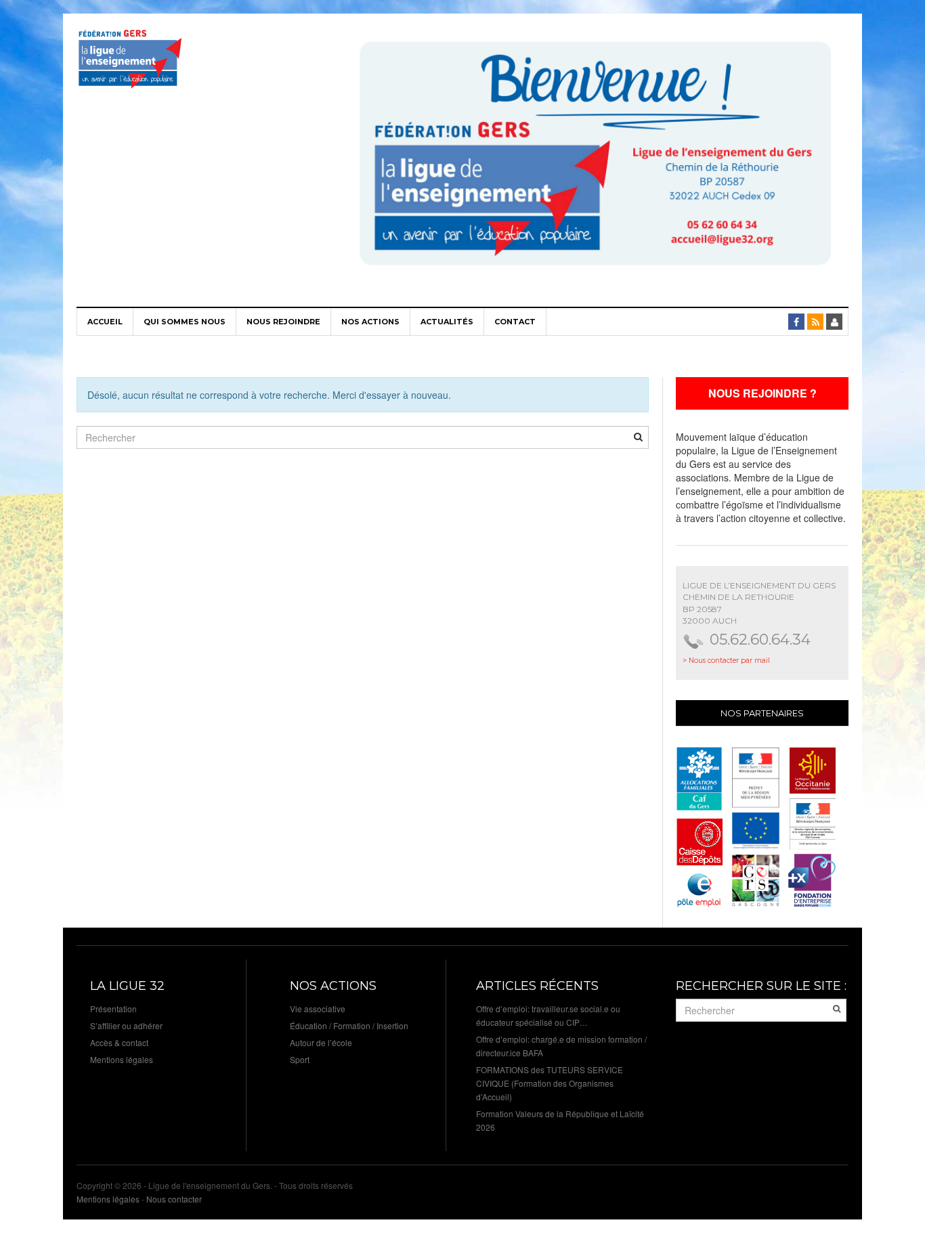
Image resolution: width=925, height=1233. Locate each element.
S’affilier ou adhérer (126, 1025)
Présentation (113, 1008)
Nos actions (370, 321)
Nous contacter (174, 1199)
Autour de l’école (321, 1042)
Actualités (447, 321)
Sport (299, 1059)
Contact (515, 321)
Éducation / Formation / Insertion (349, 1025)
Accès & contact (119, 1042)
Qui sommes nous (184, 321)
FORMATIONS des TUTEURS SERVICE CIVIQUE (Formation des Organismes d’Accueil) (549, 1083)
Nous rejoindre (283, 321)
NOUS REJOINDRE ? (762, 393)
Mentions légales (121, 1059)
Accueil (105, 321)
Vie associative (317, 1008)
